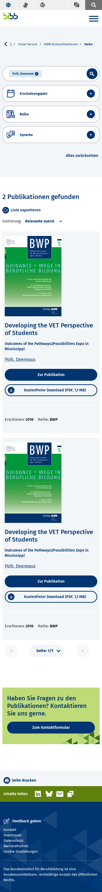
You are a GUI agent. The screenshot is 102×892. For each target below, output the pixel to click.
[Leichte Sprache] (42, 5)
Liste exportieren (26, 210)
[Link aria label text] (92, 73)
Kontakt (10, 830)
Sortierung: (11, 221)
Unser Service (28, 44)
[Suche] (93, 5)
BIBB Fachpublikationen (61, 44)
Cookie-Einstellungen (21, 851)
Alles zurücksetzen (82, 155)
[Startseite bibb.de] (11, 16)
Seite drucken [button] (24, 780)
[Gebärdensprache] (25, 5)
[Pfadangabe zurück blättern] (8, 44)
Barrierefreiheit (16, 846)
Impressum (13, 835)
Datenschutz (13, 840)
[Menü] (93, 19)
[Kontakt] (76, 5)
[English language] (8, 5)
